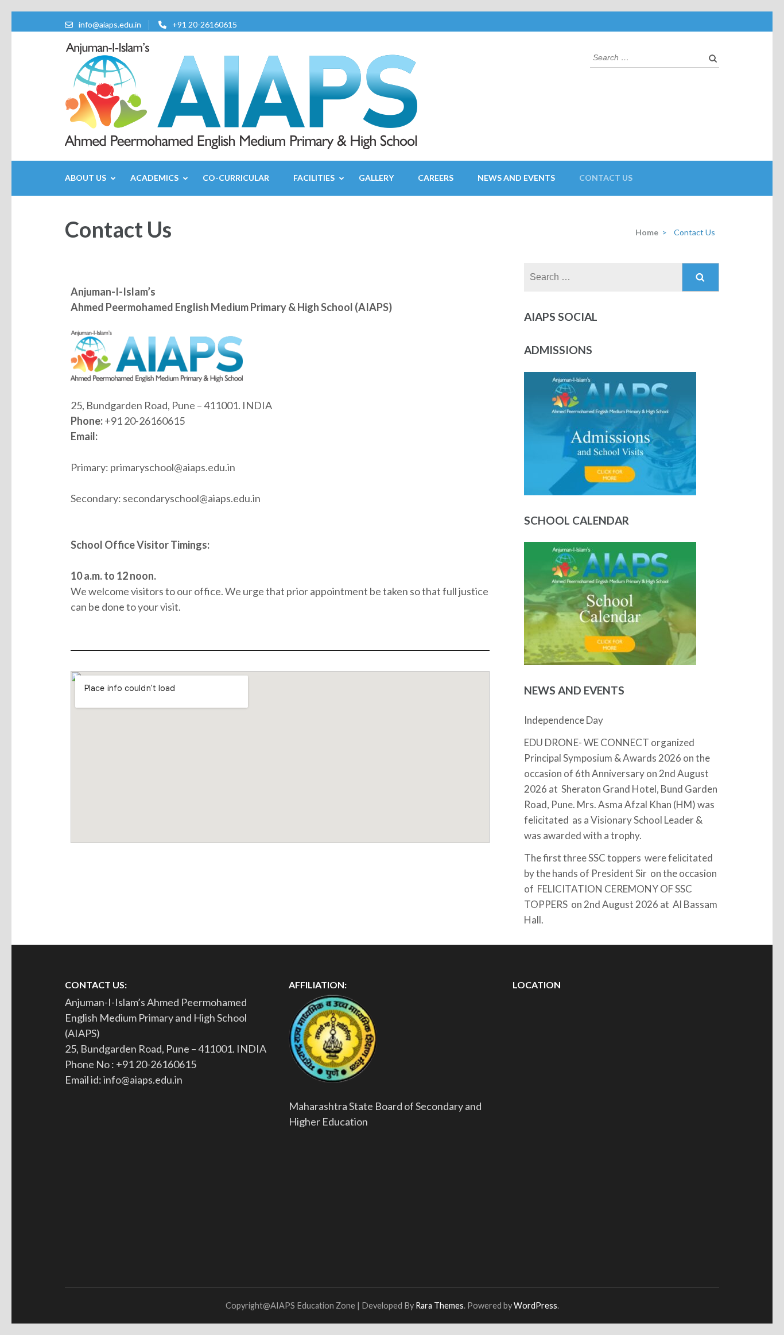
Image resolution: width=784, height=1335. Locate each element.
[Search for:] (646, 56)
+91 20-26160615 (204, 24)
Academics (154, 178)
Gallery (376, 178)
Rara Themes (440, 1305)
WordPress (535, 1305)
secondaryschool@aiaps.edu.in (191, 498)
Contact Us (605, 178)
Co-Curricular (236, 178)
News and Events (516, 178)
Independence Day (563, 720)
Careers (435, 178)
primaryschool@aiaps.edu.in (172, 467)
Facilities (314, 178)
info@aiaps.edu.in (110, 24)
